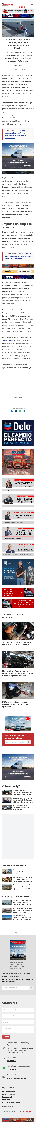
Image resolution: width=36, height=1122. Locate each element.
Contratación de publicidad (11, 1102)
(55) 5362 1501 (11, 1061)
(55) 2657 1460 (11, 1070)
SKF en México (7, 340)
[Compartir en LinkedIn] (24, 411)
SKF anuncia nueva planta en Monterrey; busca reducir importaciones (18, 256)
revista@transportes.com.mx (16, 1078)
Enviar (6, 1037)
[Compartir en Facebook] (12, 411)
